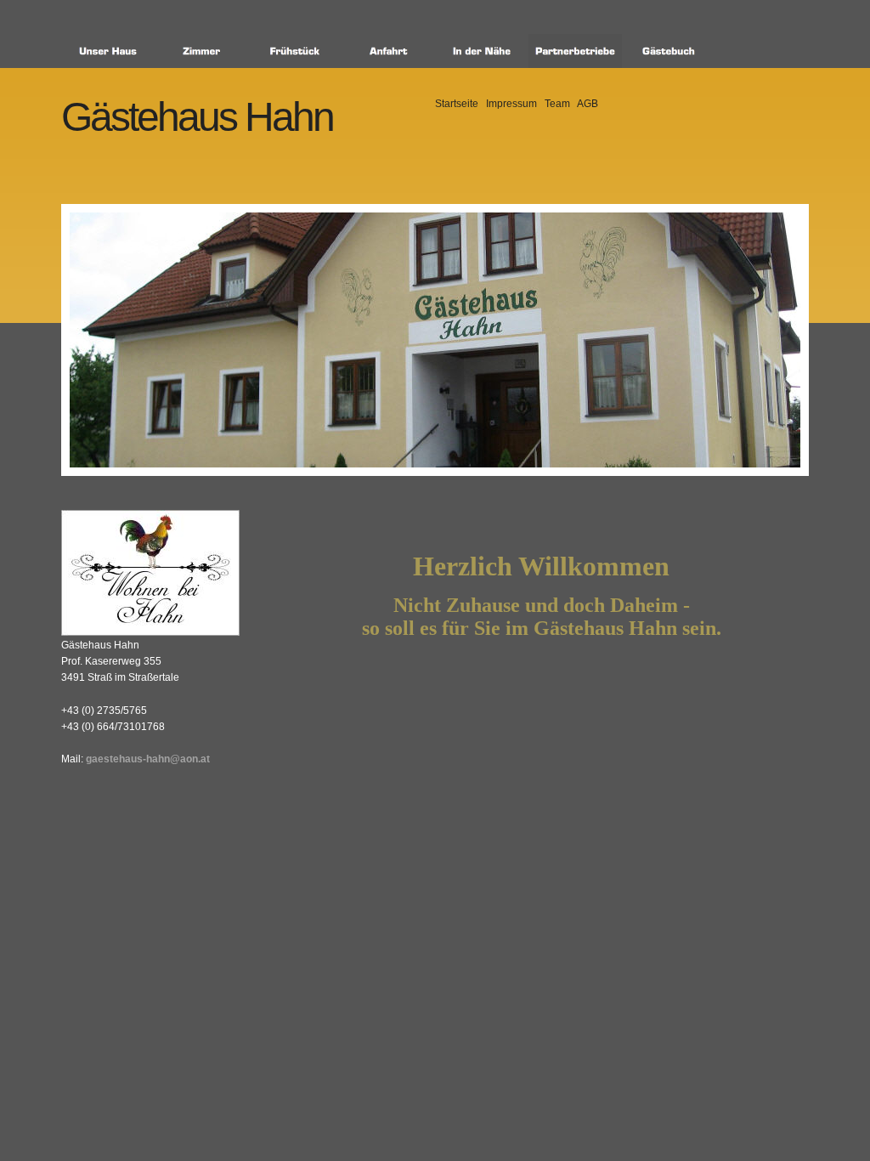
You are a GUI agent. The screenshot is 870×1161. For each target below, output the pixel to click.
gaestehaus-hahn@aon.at (148, 759)
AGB (587, 104)
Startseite (456, 104)
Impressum (511, 104)
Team (557, 104)
